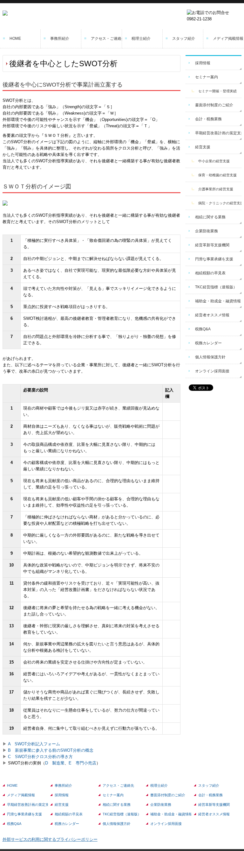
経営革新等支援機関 (212, 245)
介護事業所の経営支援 (215, 189)
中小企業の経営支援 (214, 161)
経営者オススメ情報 (212, 315)
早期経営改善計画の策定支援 (218, 133)
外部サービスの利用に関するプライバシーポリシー (50, 839)
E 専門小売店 (82, 763)
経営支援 (202, 147)
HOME (15, 38)
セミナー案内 (206, 77)
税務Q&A (203, 329)
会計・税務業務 (208, 119)
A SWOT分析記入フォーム (34, 744)
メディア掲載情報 (228, 38)
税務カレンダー (208, 343)
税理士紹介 (141, 38)
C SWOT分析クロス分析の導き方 (40, 756)
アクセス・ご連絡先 (106, 38)
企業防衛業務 (206, 231)
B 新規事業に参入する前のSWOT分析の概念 (50, 750)
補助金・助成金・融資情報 (218, 301)
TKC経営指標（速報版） (216, 287)
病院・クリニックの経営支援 (219, 203)
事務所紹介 (59, 38)
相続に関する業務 (210, 217)
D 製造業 (54, 763)
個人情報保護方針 (210, 357)
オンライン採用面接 (212, 371)
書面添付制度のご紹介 (214, 105)
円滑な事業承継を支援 (214, 259)
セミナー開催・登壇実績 (217, 91)
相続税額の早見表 (210, 273)
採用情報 (202, 63)
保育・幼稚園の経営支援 (217, 175)
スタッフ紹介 (183, 38)
